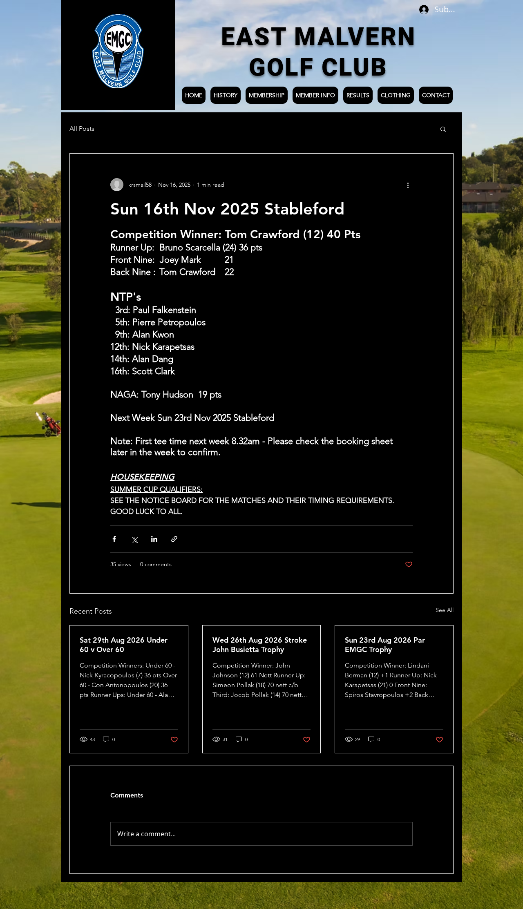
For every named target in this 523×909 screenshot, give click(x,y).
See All (445, 610)
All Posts (81, 128)
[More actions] (408, 185)
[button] (443, 128)
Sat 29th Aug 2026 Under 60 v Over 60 (124, 644)
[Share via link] (174, 539)
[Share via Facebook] (114, 539)
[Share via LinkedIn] (154, 539)
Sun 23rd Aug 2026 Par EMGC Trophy (385, 644)
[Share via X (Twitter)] (134, 539)
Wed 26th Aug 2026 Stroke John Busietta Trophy (259, 644)
